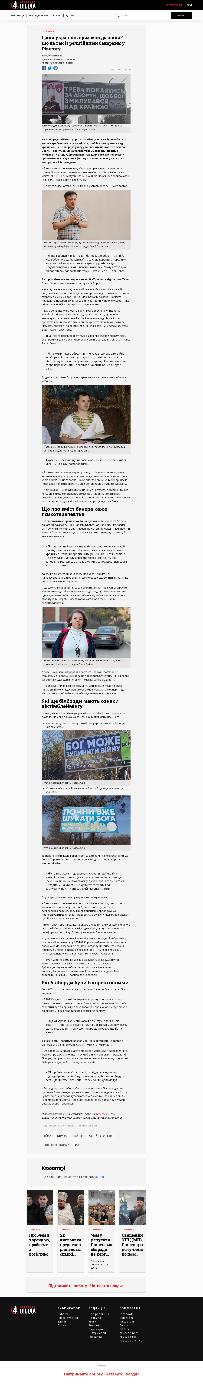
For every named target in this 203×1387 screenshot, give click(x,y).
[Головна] (23, 5)
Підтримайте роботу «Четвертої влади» (86, 1285)
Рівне (78, 1145)
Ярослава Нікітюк (63, 62)
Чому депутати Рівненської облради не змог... (101, 1245)
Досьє (70, 15)
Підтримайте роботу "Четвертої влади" (101, 1374)
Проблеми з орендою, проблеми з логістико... (39, 1245)
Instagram (126, 1321)
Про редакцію (98, 1314)
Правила (94, 1317)
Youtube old (128, 1336)
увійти (99, 1177)
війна (47, 1135)
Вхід (189, 5)
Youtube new (128, 1333)
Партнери (95, 1329)
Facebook (126, 1314)
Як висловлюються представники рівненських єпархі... (70, 1245)
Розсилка (95, 1336)
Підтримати (174, 5)
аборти (78, 1135)
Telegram (126, 1317)
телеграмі (102, 1114)
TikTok (124, 1329)
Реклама (94, 1325)
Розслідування (38, 15)
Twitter (124, 1325)
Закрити (101, 1365)
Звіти (92, 1321)
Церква (62, 1135)
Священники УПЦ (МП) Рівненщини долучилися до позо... (132, 1245)
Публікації (17, 15)
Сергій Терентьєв (100, 1135)
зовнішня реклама (56, 1145)
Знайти (181, 15)
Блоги (57, 15)
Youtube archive (131, 1340)
